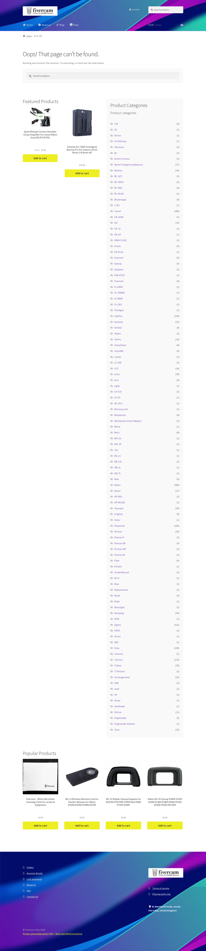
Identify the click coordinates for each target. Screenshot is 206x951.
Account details (35, 873)
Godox (117, 333)
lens (116, 380)
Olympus (119, 508)
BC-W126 (119, 193)
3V (115, 129)
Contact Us (32, 896)
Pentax (118, 531)
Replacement (121, 589)
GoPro (117, 339)
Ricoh (117, 595)
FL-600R (118, 286)
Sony (116, 647)
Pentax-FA (119, 554)
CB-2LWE (119, 216)
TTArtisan (119, 671)
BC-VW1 (118, 187)
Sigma (117, 624)
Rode (117, 601)
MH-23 (117, 438)
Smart (117, 636)
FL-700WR (119, 292)
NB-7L (117, 473)
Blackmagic (120, 199)
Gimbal (118, 327)
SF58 (116, 618)
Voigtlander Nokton (124, 723)
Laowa (117, 356)
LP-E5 (117, 397)
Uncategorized (122, 677)
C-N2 (116, 205)
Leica (117, 374)
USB (116, 682)
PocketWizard (121, 572)
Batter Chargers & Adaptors (128, 164)
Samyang (119, 613)
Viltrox (117, 712)
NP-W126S (119, 502)
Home (29, 36)
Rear (116, 583)
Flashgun (119, 310)
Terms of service (160, 888)
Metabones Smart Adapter (128, 420)
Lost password (34, 879)
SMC (116, 642)
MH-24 (117, 444)
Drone (117, 246)
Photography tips (161, 894)
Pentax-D (119, 537)
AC (115, 152)
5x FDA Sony (120, 141)
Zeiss (117, 729)
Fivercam (119, 281)
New (116, 479)
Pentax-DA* (120, 548)
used (116, 688)
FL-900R (118, 298)
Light (117, 385)
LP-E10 (118, 391)
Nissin (117, 490)
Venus (117, 700)
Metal (117, 426)
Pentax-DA (119, 543)
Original (118, 514)
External (118, 257)
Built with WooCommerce (68, 933)
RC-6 (116, 578)
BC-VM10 (119, 182)
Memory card (121, 409)
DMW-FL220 (120, 240)
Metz (117, 432)
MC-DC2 (118, 403)
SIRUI (117, 630)
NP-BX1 (118, 496)
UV (115, 694)
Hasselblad (120, 345)
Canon (117, 211)
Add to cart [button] (40, 158)
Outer (117, 519)
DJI (116, 222)
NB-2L (117, 467)
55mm (117, 135)
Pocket (118, 566)
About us (31, 884)
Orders (30, 867)
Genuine (118, 321)
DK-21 (117, 228)
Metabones (120, 415)
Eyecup (118, 263)
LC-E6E (118, 362)
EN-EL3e (118, 251)
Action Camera (122, 158)
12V (116, 123)
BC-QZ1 (118, 176)
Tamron (118, 659)
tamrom (118, 653)
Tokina (117, 665)
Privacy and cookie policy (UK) (38, 933)
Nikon (117, 484)
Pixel (116, 560)
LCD (116, 368)
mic (116, 449)
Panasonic (119, 525)
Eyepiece (118, 269)
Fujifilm (118, 316)
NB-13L (118, 461)
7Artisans (119, 147)
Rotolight (119, 607)
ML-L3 (117, 455)
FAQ (29, 890)
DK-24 (117, 234)
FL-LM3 (118, 304)
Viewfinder (119, 706)
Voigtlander (120, 717)
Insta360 (118, 350)
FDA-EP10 (119, 275)
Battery (118, 170)
